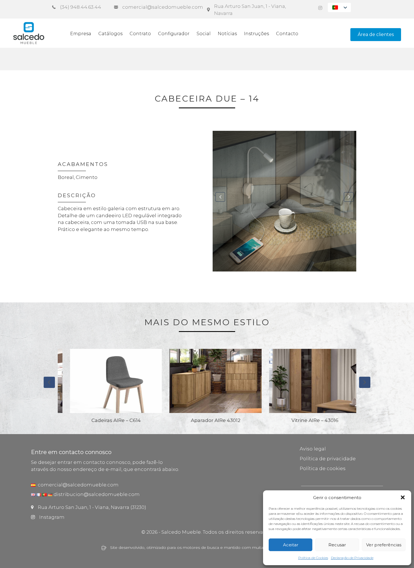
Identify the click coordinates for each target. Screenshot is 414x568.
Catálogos (110, 33)
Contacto (287, 33)
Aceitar (290, 544)
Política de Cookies (313, 558)
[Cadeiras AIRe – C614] (107, 384)
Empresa (80, 33)
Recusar (337, 544)
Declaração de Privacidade (352, 558)
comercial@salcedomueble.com (77, 485)
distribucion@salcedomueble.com (97, 494)
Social (204, 33)
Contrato (140, 33)
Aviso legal (313, 449)
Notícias (227, 33)
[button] (403, 497)
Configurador (174, 33)
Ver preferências (383, 544)
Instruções (256, 33)
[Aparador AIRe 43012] (207, 384)
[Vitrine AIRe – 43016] (306, 384)
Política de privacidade (328, 458)
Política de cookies (323, 468)
